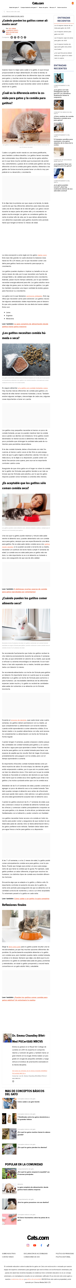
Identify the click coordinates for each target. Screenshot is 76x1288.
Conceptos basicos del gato (13, 16)
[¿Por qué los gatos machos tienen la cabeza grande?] (9, 1139)
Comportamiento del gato (28, 7)
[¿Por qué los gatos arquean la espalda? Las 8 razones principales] (9, 1178)
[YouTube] (34, 1245)
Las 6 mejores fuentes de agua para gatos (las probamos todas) (63, 46)
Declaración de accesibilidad (36, 1254)
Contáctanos (8, 1257)
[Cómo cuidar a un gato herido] (9, 1108)
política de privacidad (65, 1254)
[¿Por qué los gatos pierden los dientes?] (9, 1154)
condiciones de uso (17, 1279)
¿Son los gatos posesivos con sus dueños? (33, 1202)
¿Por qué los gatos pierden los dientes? (32, 1147)
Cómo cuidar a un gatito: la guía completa (31, 899)
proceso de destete (18, 720)
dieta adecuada (14, 947)
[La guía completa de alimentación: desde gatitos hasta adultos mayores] (9, 1194)
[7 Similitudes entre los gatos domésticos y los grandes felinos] (9, 1123)
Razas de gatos (43, 7)
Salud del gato (13, 7)
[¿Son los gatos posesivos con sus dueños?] (9, 1209)
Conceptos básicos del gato (26, 1099)
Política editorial (63, 1257)
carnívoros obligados (34, 296)
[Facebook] (41, 1245)
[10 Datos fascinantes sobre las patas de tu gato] (9, 1224)
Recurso (52, 7)
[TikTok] (48, 1245)
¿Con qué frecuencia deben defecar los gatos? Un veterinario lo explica (63, 55)
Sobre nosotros (62, 7)
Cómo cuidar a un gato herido (29, 1102)
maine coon (42, 255)
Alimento (20, 1184)
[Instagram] (27, 1245)
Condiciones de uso (32, 1257)
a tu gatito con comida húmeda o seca (33, 388)
